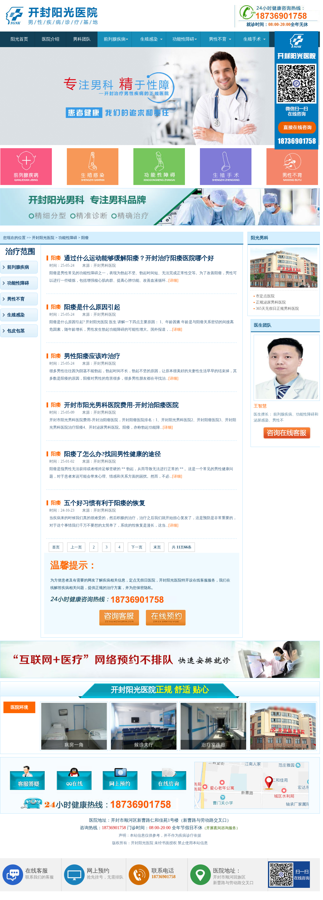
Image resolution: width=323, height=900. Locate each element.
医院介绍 (50, 39)
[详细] (173, 280)
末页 (157, 547)
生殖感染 (149, 39)
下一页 (136, 547)
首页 (56, 547)
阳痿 (85, 238)
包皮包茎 (16, 330)
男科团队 (82, 39)
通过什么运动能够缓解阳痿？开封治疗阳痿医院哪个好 (139, 258)
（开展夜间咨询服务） (221, 828)
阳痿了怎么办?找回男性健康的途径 (112, 453)
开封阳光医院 (43, 238)
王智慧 (260, 406)
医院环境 (19, 707)
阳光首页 (19, 39)
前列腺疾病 (115, 39)
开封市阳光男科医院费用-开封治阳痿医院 (121, 404)
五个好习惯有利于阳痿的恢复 (104, 502)
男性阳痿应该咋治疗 (92, 356)
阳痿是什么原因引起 (92, 307)
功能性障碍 (183, 39)
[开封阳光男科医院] (283, 286)
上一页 (76, 547)
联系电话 (164, 873)
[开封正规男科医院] (57, 30)
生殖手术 (252, 39)
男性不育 (217, 39)
